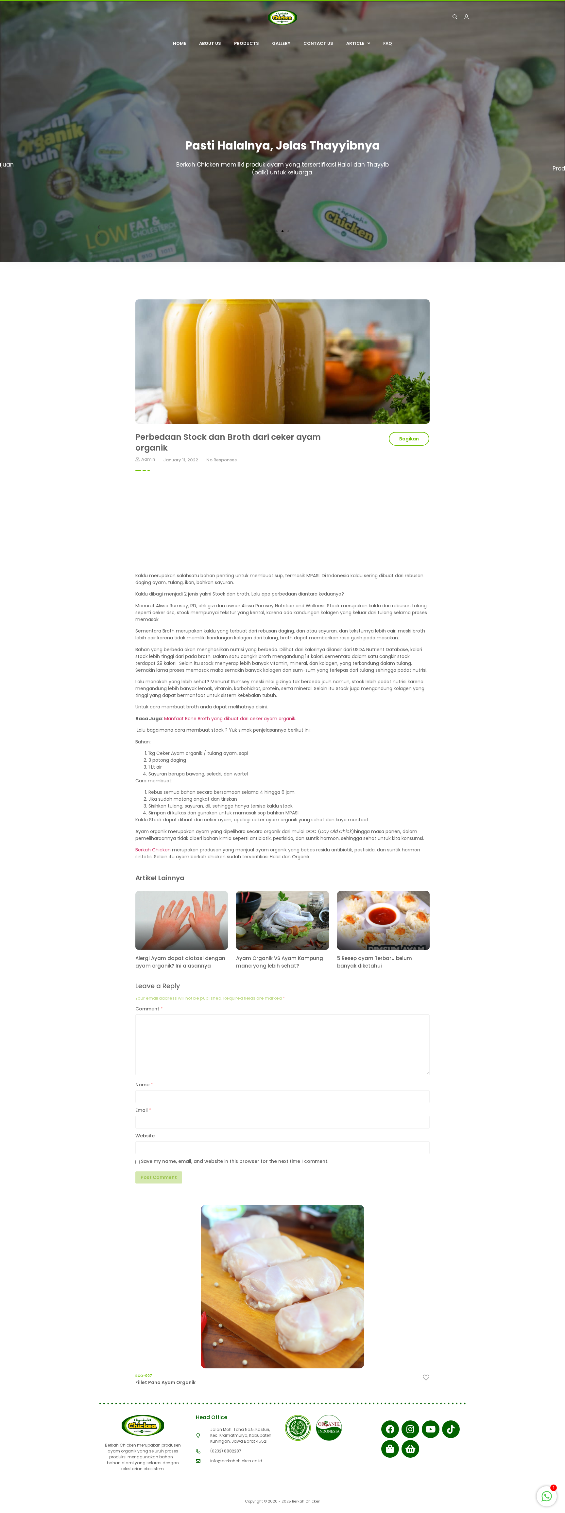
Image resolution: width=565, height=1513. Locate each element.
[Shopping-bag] (390, 1449)
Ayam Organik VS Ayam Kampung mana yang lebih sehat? (279, 962)
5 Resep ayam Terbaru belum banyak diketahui (374, 962)
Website (145, 1135)
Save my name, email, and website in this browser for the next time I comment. (234, 1161)
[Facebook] (390, 1429)
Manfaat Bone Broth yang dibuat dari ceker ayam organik (229, 718)
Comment (149, 1008)
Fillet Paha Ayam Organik (165, 1382)
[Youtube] (430, 1429)
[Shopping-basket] (410, 1449)
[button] (277, 231)
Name (144, 1084)
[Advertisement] (282, 526)
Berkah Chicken (153, 849)
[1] (546, 1499)
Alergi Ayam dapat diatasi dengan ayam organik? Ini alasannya (180, 962)
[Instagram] (410, 1429)
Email (143, 1110)
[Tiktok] (451, 1429)
